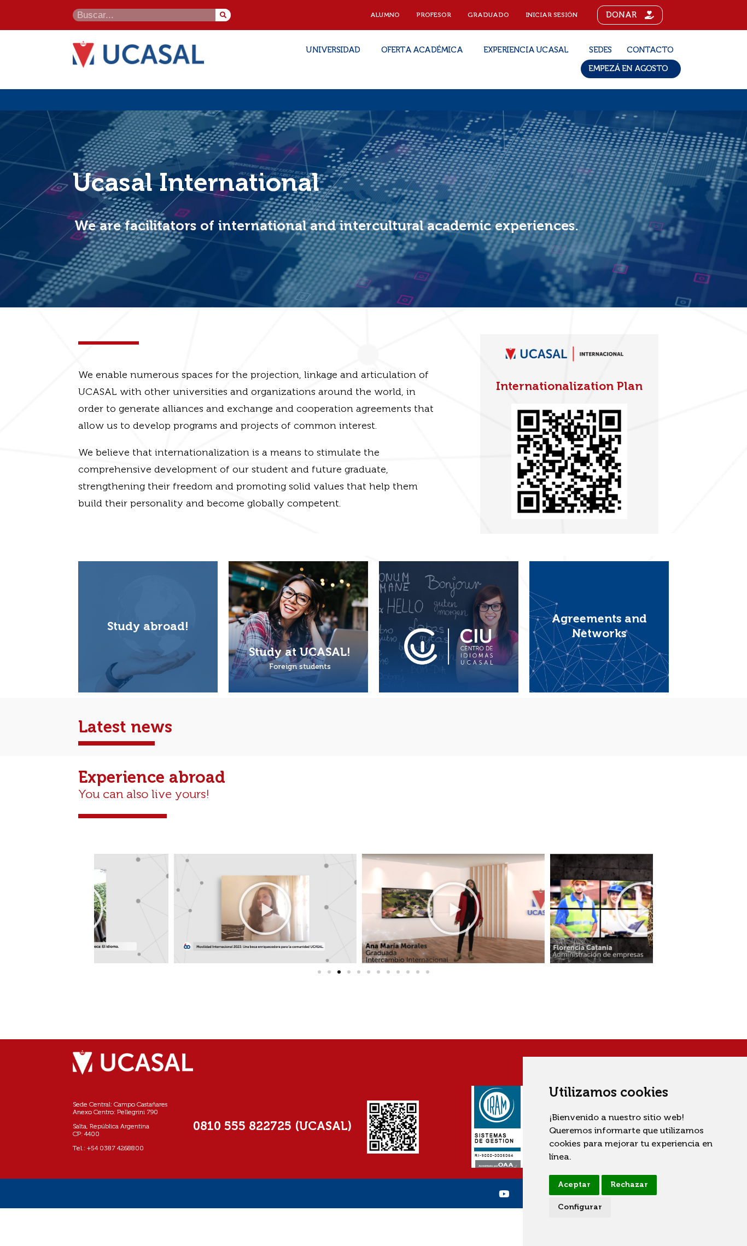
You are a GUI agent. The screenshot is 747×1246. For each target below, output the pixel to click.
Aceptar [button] (574, 1185)
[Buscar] (223, 15)
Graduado (488, 15)
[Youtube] (503, 1193)
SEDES (600, 50)
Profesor (433, 15)
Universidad (333, 50)
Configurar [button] (580, 1207)
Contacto (650, 50)
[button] (105, 908)
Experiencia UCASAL (526, 50)
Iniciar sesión (551, 15)
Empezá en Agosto (628, 69)
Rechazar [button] (629, 1185)
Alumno (385, 15)
